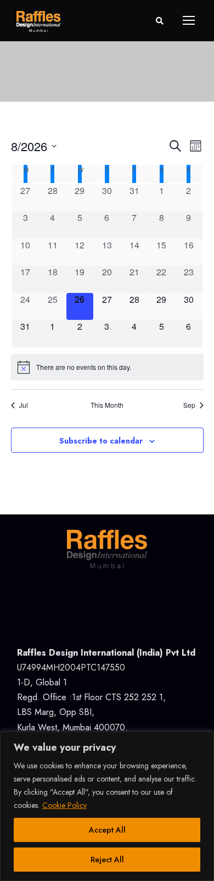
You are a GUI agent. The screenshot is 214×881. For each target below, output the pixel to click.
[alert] (107, 367)
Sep (189, 405)
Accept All (107, 829)
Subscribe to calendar (101, 440)
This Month (107, 405)
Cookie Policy (64, 805)
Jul (23, 405)
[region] (107, 806)
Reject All (107, 859)
